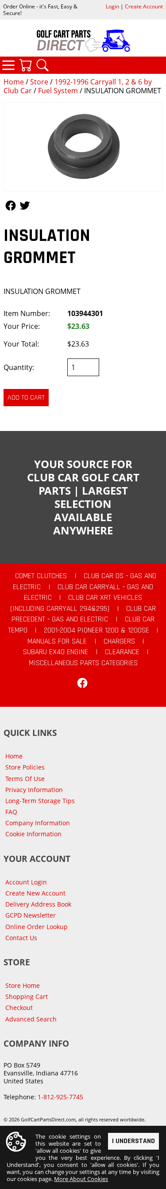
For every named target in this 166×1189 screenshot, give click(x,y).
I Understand (133, 1141)
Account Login (26, 882)
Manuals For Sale (57, 641)
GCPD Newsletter (30, 915)
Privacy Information (34, 789)
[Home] (83, 41)
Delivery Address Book (38, 904)
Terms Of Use (25, 778)
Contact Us (21, 938)
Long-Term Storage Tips (40, 800)
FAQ (11, 812)
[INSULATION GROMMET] (83, 147)
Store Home (22, 985)
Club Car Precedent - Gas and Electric (84, 614)
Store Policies (25, 767)
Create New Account (35, 893)
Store (39, 82)
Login (112, 6)
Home (14, 82)
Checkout (19, 1007)
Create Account (144, 6)
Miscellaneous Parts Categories (83, 663)
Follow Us (11, 205)
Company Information (37, 823)
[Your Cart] (25, 65)
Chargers (119, 641)
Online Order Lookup (36, 926)
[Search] (42, 65)
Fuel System (58, 90)
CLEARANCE (122, 652)
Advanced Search (31, 1019)
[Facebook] (82, 683)
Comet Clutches (41, 576)
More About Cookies (81, 1179)
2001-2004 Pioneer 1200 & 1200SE (96, 630)
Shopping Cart (26, 996)
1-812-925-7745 (60, 1097)
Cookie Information (33, 834)
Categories (8, 65)
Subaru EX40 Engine (55, 652)
